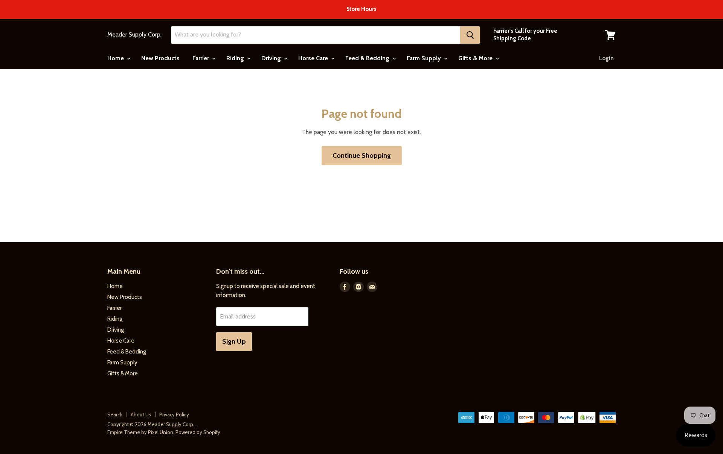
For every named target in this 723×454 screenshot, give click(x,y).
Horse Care (313, 58)
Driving (271, 58)
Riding (236, 58)
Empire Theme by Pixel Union (140, 432)
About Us (141, 414)
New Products (160, 58)
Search (114, 414)
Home (116, 58)
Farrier (201, 58)
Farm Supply (424, 58)
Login (606, 58)
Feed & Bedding (368, 58)
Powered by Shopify (197, 432)
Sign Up (234, 341)
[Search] (470, 35)
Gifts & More (476, 58)
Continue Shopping (362, 155)
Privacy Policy (174, 414)
